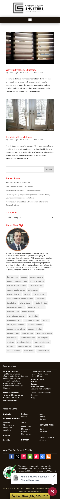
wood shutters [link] (43, 351)
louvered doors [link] (13, 311)
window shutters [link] (24, 346)
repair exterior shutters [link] (16, 329)
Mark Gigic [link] (13, 72)
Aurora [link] (24, 431)
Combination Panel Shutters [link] (16, 376)
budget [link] (24, 277)
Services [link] (34, 395)
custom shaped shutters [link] (16, 285)
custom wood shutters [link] (16, 290)
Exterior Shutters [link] (11, 392)
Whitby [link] (42, 416)
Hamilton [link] (43, 431)
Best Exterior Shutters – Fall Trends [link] (19, 186)
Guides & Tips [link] (37, 72)
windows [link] (10, 346)
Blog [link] (33, 397)
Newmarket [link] (26, 434)
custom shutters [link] (36, 285)
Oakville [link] (6, 440)
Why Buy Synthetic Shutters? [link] (21, 69)
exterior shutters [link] (40, 294)
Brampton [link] (7, 427)
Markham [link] (25, 429)
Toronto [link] (6, 422)
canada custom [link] (36, 277)
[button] (30, 19)
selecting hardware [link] (44, 333)
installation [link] (11, 303)
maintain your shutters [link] (16, 316)
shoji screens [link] (12, 337)
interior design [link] (25, 303)
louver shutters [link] (28, 311)
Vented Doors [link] (37, 376)
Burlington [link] (25, 414)
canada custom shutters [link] (17, 281)
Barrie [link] (42, 429)
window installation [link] (42, 342)
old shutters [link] (33, 316)
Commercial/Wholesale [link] (41, 393)
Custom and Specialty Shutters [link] (12, 386)
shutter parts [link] (43, 337)
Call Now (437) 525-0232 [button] (32, 496)
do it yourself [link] (33, 290)
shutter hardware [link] (28, 337)
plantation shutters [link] (31, 320)
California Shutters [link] (12, 373)
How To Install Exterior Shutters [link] (18, 182)
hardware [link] (40, 298)
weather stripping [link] (24, 342)
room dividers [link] (27, 333)
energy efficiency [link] (14, 294)
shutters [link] (10, 342)
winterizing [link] (38, 346)
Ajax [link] (41, 414)
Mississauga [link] (8, 425)
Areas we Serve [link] (10, 408)
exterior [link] (27, 294)
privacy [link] (45, 320)
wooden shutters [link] (13, 351)
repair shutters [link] (13, 333)
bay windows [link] (12, 277)
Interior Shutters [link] (10, 371)
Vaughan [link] (7, 430)
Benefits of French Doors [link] (19, 136)
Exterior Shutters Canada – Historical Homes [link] (23, 190)
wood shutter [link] (29, 351)
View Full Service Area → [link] (47, 438)
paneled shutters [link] (13, 320)
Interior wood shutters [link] (15, 307)
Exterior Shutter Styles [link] (13, 395)
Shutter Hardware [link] (11, 397)
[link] (29, 14)
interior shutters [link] (41, 303)
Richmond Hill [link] (27, 426)
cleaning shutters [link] (37, 281)
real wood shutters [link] (35, 324)
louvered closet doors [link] (36, 307)
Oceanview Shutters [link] (12, 383)
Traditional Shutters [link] (12, 378)
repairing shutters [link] (35, 329)
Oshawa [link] (43, 419)
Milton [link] (24, 416)
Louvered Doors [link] (10, 400)
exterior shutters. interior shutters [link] (20, 298)
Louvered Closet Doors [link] (41, 371)
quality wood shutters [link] (15, 324)
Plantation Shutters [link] (12, 381)
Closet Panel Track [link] (40, 373)
